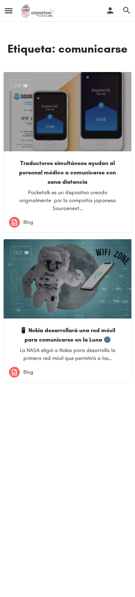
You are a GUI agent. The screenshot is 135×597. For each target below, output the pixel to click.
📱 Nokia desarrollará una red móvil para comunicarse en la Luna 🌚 (67, 335)
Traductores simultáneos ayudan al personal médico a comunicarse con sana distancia (67, 172)
